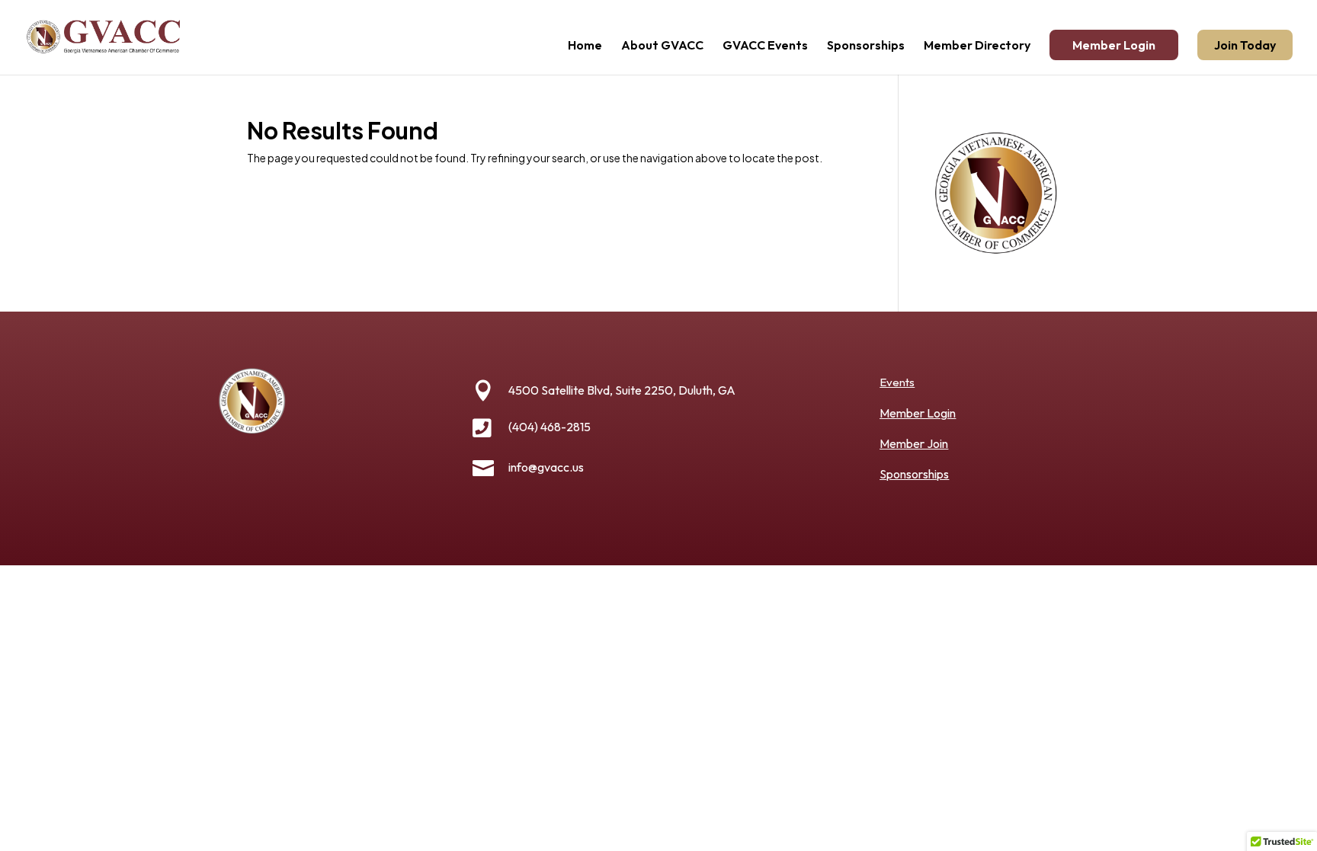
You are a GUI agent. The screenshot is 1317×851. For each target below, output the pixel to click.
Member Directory (977, 46)
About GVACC (662, 46)
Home (585, 46)
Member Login (1113, 45)
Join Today (1245, 45)
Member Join (914, 443)
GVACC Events (765, 46)
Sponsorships (866, 46)
